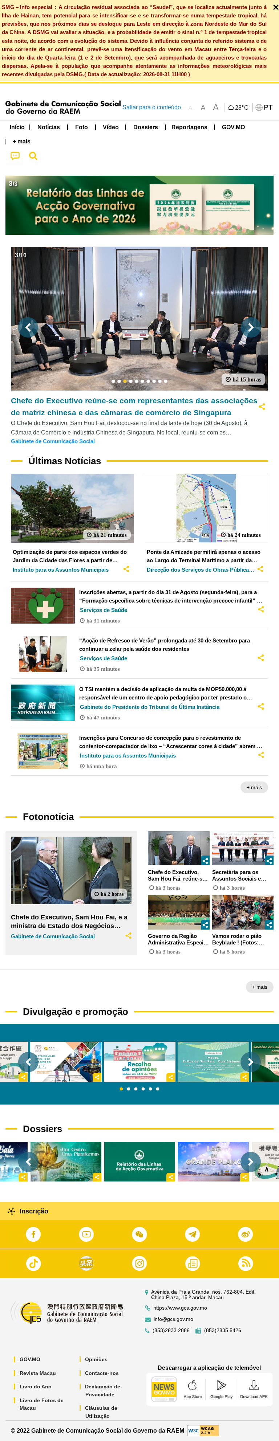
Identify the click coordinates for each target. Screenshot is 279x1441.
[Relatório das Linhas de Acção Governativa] (140, 1162)
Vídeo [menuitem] (111, 127)
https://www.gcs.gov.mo (180, 1308)
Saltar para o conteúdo (151, 107)
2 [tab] (128, 1089)
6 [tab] (157, 1089)
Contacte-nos (102, 1373)
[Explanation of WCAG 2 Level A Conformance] (203, 1430)
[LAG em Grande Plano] (213, 1162)
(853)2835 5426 (222, 1330)
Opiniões (96, 1359)
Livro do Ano (36, 1386)
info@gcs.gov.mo (173, 1319)
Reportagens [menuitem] (189, 127)
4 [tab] (143, 1089)
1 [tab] (121, 1089)
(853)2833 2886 (171, 1330)
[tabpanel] (140, 1062)
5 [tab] (150, 1089)
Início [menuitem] (17, 127)
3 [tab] (136, 1089)
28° (242, 108)
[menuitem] (49, 127)
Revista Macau (38, 1373)
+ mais (254, 787)
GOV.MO (30, 1359)
